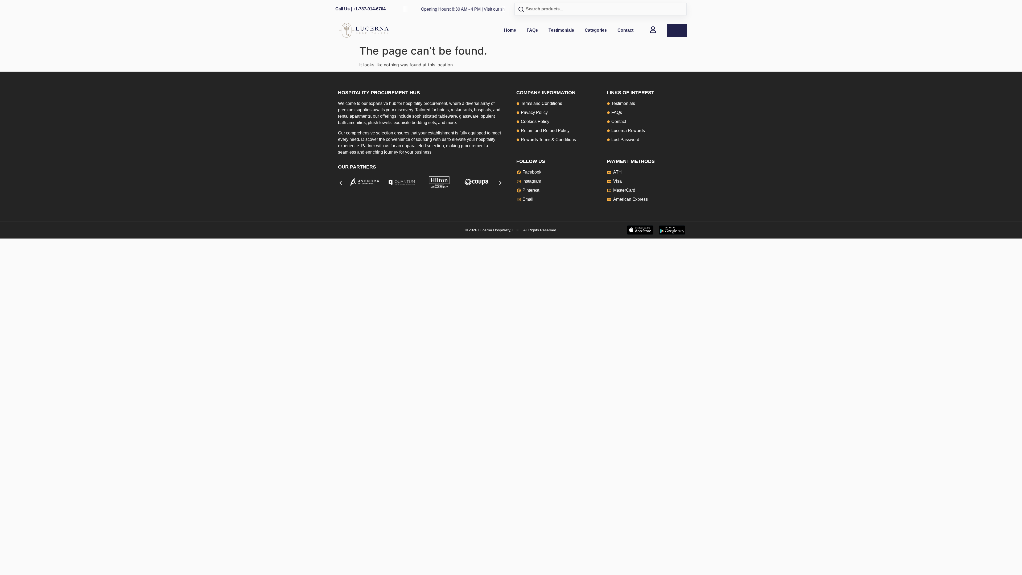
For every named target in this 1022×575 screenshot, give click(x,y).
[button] (340, 183)
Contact (625, 30)
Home (510, 30)
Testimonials (561, 30)
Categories (596, 30)
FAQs (532, 30)
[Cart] (677, 30)
